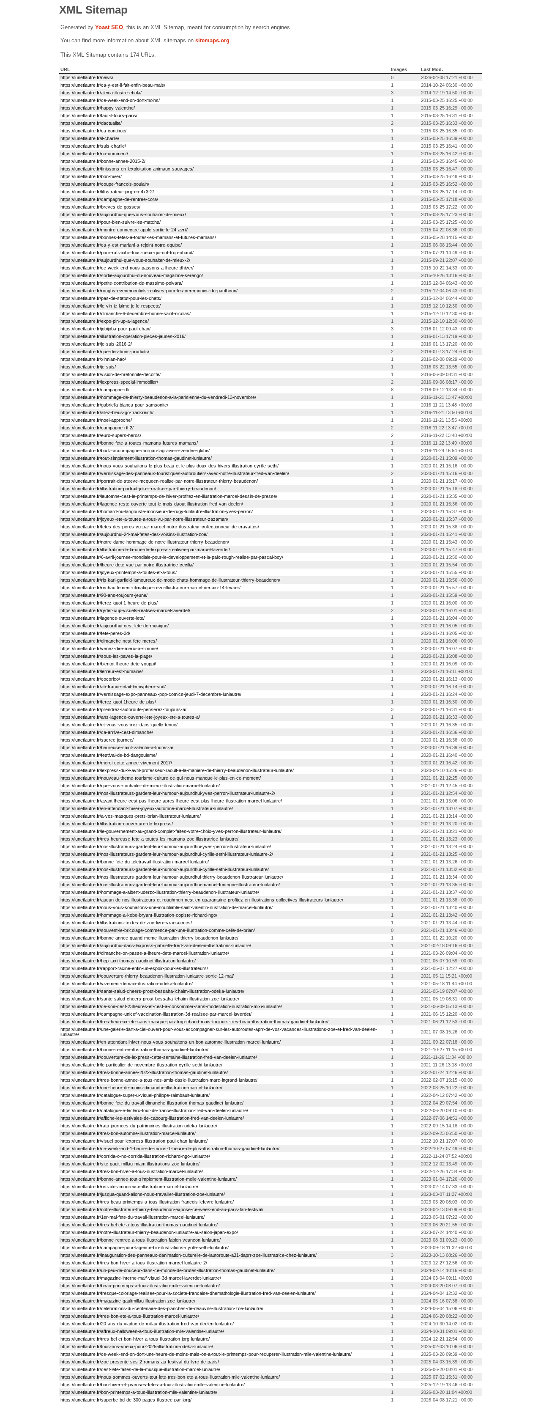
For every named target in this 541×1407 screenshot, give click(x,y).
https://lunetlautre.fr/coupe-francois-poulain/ (104, 184)
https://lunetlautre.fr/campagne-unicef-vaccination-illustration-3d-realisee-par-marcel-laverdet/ (155, 1014)
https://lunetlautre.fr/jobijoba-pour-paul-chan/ (105, 328)
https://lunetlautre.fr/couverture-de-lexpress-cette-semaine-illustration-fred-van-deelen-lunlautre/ (158, 1057)
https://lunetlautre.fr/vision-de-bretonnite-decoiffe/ (110, 374)
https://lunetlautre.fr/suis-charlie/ (93, 145)
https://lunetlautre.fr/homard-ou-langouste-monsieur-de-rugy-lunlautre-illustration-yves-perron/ (156, 511)
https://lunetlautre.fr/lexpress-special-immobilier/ (109, 382)
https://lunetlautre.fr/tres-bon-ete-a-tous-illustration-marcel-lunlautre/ (129, 1316)
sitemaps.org (212, 40)
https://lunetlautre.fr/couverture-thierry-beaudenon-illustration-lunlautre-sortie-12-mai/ (147, 975)
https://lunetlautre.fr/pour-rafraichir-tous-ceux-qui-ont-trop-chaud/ (127, 252)
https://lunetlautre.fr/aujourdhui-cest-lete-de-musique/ (114, 625)
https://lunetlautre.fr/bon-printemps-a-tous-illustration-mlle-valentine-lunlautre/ (138, 1392)
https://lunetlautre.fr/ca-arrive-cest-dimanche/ (106, 732)
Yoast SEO (109, 27)
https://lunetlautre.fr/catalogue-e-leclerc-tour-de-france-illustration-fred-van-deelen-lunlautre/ (154, 1110)
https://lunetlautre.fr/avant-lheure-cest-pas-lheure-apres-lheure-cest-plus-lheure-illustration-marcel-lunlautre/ (171, 800)
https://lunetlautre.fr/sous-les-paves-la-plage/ (106, 656)
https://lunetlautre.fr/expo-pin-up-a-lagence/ (104, 321)
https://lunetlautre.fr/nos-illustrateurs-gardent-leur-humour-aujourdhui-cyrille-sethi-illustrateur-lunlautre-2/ (166, 854)
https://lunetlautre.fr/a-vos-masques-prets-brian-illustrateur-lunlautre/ (130, 816)
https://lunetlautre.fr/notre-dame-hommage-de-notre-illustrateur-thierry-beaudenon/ (144, 541)
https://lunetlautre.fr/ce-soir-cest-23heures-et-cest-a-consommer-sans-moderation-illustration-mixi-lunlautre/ (171, 1006)
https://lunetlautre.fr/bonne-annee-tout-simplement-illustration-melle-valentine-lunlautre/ (148, 1179)
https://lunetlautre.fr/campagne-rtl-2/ (97, 427)
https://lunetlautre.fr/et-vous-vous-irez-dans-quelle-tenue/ (119, 724)
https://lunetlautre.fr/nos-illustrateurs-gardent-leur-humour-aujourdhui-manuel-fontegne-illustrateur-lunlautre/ (170, 884)
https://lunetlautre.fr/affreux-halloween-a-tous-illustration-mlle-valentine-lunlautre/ (142, 1331)
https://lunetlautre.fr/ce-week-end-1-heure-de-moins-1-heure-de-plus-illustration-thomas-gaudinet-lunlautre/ (169, 1148)
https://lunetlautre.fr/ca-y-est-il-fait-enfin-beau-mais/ (112, 85)
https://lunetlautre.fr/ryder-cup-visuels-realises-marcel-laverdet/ (125, 610)
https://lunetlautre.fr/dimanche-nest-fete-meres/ (108, 640)
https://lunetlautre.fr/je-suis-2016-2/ (96, 343)
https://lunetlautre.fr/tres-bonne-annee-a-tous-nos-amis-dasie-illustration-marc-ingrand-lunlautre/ (158, 1080)
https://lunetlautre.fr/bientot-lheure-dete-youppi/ (108, 663)
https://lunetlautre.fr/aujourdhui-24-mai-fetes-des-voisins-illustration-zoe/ (134, 534)
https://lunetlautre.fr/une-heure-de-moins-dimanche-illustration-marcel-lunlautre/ (141, 1087)
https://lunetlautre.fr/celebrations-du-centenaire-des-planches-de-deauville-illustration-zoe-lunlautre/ (161, 1308)
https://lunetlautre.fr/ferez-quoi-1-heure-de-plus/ (109, 602)
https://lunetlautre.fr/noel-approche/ (96, 420)
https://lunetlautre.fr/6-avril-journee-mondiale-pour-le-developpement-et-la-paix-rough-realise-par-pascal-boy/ (171, 557)
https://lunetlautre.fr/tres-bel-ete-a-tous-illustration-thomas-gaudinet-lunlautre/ (139, 1224)
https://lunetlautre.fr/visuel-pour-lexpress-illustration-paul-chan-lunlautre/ (134, 1140)
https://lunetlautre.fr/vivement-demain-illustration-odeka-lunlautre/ (126, 983)
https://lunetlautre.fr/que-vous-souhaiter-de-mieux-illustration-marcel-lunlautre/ (140, 785)
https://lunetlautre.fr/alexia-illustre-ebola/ (101, 92)
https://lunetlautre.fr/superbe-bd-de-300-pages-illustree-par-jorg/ (125, 1399)
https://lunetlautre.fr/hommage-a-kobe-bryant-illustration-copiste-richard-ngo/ (138, 915)
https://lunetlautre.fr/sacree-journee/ (97, 739)
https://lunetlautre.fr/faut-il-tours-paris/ (98, 115)
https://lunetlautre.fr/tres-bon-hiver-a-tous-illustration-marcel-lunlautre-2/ (133, 1262)
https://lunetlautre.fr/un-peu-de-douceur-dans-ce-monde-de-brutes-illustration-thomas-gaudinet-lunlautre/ (167, 1270)
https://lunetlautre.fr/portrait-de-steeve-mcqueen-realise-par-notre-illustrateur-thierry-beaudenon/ (159, 481)
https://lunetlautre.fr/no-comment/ (94, 153)
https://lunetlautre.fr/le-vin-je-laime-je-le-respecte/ (110, 305)
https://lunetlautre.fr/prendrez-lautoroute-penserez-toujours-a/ (123, 709)
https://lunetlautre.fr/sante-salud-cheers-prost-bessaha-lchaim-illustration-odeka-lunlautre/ (152, 991)
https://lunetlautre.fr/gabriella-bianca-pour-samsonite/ (114, 404)
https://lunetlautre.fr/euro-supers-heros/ (100, 435)
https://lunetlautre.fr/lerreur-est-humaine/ (101, 671)
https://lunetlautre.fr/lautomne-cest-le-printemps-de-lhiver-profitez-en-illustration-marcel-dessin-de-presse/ (168, 496)
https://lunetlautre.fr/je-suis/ (88, 366)
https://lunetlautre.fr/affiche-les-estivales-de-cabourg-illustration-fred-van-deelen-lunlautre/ (152, 1118)
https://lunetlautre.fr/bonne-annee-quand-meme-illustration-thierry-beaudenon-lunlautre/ (149, 937)
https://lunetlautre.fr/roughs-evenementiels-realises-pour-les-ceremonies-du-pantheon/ (149, 290)
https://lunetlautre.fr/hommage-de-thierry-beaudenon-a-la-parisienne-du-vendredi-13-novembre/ (158, 397)
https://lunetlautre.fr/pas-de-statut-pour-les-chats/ (110, 298)
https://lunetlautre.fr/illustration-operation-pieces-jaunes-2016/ (123, 336)
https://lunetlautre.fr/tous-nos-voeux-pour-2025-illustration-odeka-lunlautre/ (136, 1346)
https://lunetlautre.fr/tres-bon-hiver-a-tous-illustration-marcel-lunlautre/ (131, 1171)
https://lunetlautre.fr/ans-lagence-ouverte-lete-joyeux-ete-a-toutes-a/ (130, 717)
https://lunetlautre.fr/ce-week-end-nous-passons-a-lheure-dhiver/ (127, 267)
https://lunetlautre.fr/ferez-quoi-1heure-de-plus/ (108, 701)
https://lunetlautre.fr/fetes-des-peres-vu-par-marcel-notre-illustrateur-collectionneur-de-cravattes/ (159, 526)
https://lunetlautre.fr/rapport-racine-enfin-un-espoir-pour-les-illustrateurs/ (134, 968)
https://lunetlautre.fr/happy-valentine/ (97, 107)
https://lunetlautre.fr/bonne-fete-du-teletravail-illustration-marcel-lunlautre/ (134, 861)
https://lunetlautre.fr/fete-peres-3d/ (95, 633)
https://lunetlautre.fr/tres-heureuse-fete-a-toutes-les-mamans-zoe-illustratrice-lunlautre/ (149, 838)
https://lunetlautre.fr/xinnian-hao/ (93, 359)
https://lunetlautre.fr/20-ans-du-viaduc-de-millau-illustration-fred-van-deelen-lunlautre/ (147, 1323)
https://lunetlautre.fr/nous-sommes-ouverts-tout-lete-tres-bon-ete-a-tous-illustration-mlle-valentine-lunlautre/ (170, 1377)
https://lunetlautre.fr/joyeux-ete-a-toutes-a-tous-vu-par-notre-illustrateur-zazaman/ (144, 519)
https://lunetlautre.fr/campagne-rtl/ (94, 389)
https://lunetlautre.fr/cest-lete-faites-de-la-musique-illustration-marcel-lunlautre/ (140, 1369)
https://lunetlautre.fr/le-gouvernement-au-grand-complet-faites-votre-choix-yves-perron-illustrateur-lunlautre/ (170, 831)
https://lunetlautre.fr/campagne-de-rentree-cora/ (109, 199)
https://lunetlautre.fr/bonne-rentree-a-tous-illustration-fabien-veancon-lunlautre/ (140, 1239)
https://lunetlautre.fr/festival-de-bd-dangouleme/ (108, 755)
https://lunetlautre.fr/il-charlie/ (89, 138)
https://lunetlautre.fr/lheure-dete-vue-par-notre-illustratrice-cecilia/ (127, 564)
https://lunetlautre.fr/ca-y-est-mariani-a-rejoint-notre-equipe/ (121, 244)
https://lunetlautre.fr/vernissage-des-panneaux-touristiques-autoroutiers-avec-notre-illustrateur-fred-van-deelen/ (174, 473)
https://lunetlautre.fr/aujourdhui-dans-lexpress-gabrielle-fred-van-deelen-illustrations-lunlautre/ (155, 945)
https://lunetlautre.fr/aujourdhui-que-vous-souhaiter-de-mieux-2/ (125, 260)
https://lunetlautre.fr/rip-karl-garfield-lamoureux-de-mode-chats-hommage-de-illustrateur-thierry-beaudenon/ (170, 580)
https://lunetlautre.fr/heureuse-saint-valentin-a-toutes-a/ (116, 747)
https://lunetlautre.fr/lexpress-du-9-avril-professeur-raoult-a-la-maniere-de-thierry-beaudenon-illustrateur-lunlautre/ (177, 770)
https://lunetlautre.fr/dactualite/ (91, 123)
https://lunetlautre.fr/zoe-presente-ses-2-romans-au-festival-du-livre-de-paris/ (139, 1361)
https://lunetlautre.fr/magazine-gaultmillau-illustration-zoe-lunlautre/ (127, 1300)
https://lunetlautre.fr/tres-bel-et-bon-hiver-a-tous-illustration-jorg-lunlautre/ (135, 1338)
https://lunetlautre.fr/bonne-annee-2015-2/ (102, 161)
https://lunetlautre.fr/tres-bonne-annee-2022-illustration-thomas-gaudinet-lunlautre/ (144, 1072)
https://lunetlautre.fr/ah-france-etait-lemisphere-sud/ (113, 686)
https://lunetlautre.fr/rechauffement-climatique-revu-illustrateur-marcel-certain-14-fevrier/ (150, 587)
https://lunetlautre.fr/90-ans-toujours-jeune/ (104, 595)
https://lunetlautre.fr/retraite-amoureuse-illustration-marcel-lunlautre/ (129, 1186)
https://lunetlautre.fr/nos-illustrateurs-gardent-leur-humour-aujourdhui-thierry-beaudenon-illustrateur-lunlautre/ (171, 876)
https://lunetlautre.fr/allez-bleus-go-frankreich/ (106, 412)
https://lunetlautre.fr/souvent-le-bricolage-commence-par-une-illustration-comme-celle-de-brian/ (157, 930)
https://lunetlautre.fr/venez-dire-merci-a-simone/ (109, 648)
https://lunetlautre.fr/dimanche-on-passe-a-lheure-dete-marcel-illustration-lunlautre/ (144, 953)
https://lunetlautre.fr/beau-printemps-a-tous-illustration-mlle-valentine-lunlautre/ (140, 1285)
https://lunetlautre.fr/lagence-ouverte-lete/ (102, 618)
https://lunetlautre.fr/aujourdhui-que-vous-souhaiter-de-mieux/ (123, 214)
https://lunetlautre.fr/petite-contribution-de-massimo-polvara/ (121, 283)
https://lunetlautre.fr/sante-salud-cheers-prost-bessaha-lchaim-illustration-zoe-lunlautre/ (149, 998)
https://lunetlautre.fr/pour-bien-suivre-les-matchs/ (110, 222)
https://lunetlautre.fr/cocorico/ (90, 679)
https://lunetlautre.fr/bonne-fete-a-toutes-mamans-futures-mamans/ (129, 442)
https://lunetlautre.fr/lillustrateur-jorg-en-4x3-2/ (107, 191)
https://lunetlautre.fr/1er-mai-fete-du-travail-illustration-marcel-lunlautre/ (132, 1217)
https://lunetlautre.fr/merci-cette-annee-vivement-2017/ (116, 762)
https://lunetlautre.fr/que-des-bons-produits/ (104, 351)
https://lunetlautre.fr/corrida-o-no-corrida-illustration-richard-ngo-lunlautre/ (135, 1156)
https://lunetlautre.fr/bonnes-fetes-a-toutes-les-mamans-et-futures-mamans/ (138, 237)
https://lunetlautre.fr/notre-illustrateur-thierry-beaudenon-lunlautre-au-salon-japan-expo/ (149, 1232)
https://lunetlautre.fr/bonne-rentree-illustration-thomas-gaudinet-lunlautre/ (134, 1049)
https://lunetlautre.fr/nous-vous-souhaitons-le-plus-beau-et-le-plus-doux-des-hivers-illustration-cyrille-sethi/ (169, 465)
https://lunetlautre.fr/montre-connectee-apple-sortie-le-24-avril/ (124, 229)
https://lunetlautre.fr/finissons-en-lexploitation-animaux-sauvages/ (127, 168)
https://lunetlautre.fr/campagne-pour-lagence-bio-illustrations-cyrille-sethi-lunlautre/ (144, 1247)
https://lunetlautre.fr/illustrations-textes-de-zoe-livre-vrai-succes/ (126, 922)
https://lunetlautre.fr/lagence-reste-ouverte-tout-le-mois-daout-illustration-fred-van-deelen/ (151, 503)
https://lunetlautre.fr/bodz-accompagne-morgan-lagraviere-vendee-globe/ (135, 450)
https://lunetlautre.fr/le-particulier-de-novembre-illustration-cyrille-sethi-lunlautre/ (141, 1064)
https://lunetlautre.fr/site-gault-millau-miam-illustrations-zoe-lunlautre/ (129, 1163)
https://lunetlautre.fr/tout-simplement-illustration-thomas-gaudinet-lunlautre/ (136, 458)
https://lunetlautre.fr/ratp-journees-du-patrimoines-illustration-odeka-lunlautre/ (138, 1125)
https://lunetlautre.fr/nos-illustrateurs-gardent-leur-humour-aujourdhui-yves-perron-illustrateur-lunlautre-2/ (167, 793)
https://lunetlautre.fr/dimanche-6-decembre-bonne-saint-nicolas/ (125, 313)
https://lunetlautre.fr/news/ (86, 77)
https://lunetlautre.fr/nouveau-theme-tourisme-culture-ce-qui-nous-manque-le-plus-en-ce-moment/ (160, 777)
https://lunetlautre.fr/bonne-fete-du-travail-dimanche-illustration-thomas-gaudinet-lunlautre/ (151, 1102)
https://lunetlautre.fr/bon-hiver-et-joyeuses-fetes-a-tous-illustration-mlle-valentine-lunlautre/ (152, 1384)
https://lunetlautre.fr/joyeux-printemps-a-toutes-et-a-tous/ (118, 572)
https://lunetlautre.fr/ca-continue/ (93, 130)
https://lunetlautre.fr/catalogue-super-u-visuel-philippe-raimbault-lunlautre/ (135, 1095)
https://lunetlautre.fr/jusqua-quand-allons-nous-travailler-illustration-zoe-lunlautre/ (142, 1194)
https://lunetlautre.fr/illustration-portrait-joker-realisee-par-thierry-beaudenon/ (138, 488)
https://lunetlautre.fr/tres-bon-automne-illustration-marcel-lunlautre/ (128, 1133)
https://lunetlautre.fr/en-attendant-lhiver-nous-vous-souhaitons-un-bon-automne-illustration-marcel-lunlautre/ (170, 1041)
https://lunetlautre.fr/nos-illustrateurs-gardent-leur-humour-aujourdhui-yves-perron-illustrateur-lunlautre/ (165, 846)
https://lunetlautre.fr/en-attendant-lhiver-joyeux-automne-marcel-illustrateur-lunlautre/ (146, 808)
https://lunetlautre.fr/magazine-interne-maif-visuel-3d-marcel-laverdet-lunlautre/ (140, 1278)
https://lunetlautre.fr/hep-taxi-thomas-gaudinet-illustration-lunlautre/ (128, 960)
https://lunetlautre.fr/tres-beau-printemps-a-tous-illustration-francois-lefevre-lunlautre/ (147, 1201)
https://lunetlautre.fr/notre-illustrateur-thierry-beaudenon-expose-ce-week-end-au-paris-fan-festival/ (161, 1209)
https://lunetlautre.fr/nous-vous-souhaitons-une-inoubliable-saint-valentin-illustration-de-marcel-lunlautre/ (166, 907)
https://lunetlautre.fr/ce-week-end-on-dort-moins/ (110, 100)
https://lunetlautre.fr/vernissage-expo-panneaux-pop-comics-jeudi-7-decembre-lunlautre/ (150, 694)
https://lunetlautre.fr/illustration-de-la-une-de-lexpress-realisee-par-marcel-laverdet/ (145, 549)
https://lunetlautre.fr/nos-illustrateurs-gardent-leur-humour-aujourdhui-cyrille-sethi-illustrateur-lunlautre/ (164, 869)
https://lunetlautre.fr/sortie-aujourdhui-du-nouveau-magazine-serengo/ (131, 275)
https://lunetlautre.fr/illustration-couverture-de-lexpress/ (116, 823)
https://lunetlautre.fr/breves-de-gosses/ (100, 206)
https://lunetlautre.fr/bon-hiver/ (91, 176)
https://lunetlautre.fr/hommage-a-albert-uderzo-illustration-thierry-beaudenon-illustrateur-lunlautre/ (159, 892)
